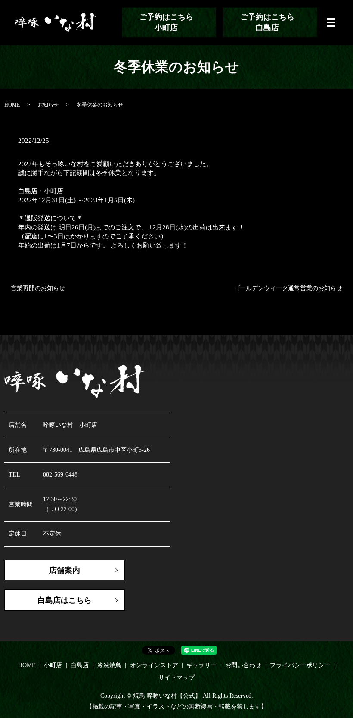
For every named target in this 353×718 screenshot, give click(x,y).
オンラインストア (154, 665)
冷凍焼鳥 (109, 665)
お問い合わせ (243, 665)
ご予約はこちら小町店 (166, 22)
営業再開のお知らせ (38, 288)
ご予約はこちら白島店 (267, 22)
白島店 (80, 665)
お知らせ (48, 105)
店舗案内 (64, 570)
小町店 (53, 665)
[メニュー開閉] (331, 22)
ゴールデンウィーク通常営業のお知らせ (288, 288)
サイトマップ (176, 677)
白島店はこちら (64, 600)
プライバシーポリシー (300, 665)
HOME (12, 105)
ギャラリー (201, 665)
